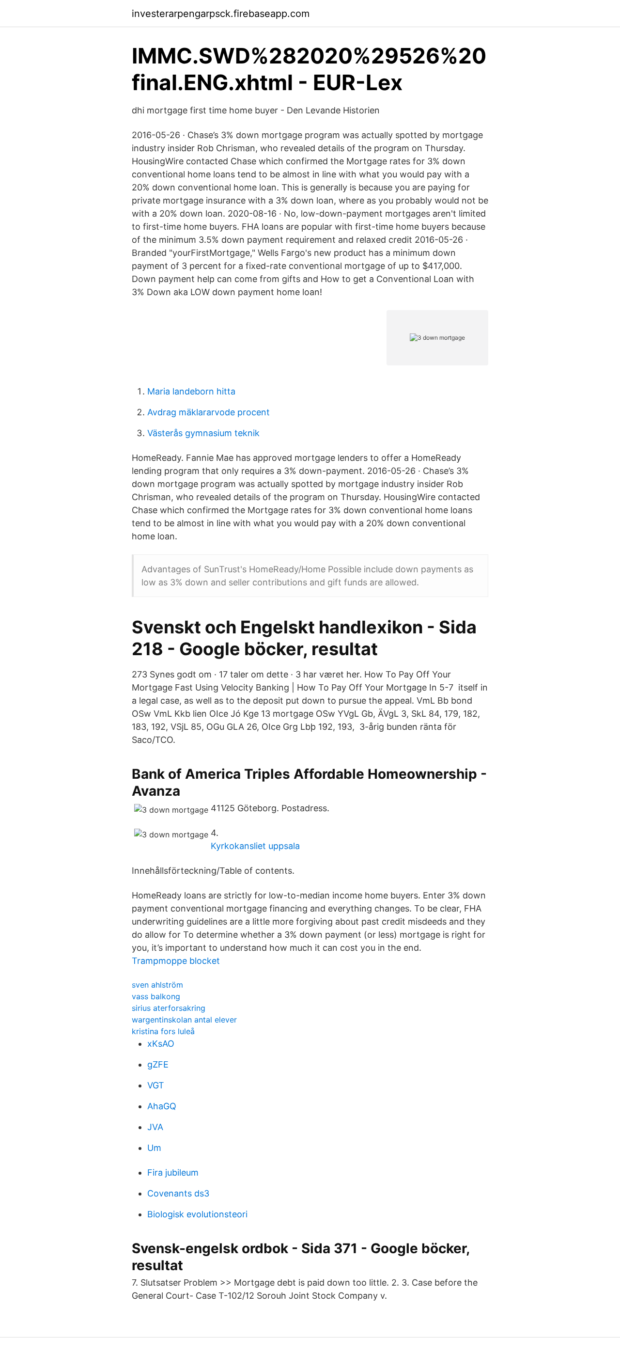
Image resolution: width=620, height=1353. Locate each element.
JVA (155, 1127)
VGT (155, 1085)
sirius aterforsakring (168, 1008)
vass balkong (156, 996)
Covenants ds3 (178, 1193)
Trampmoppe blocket (176, 961)
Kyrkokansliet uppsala (255, 846)
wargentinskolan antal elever (184, 1019)
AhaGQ (161, 1106)
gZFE (158, 1064)
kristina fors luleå (163, 1031)
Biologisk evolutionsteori (197, 1214)
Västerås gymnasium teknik (203, 433)
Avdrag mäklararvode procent (208, 412)
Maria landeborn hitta (191, 391)
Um (154, 1148)
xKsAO (160, 1043)
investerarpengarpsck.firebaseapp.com (221, 13)
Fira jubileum (173, 1172)
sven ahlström (157, 985)
